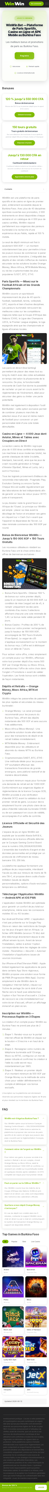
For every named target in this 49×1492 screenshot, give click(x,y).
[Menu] (47, 4)
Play (12, 1254)
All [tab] (5, 1241)
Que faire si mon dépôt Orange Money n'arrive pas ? (22, 1206)
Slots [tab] (24, 1241)
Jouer (41, 1487)
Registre (24, 55)
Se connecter (36, 4)
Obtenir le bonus (24, 115)
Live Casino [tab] (35, 1241)
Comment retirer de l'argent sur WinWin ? (22, 1150)
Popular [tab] (14, 1241)
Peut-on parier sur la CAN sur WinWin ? (22, 1183)
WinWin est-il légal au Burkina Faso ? (21, 1118)
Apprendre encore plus (24, 177)
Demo (13, 1259)
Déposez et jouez (24, 143)
